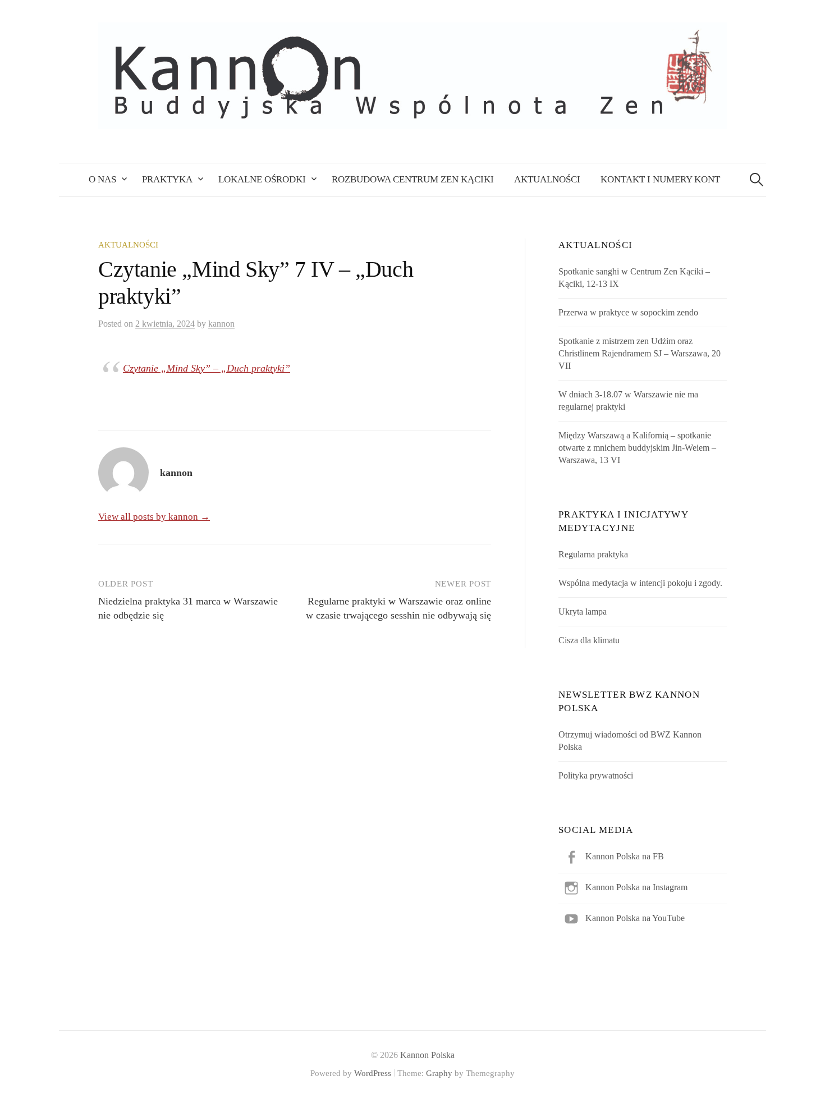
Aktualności (547, 179)
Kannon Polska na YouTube (635, 918)
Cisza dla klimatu (589, 640)
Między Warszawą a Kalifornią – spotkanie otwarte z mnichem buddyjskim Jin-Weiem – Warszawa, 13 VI (637, 448)
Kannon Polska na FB (624, 856)
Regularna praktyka (593, 554)
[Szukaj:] (756, 179)
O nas (102, 179)
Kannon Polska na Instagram (636, 887)
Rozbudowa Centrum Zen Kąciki (413, 179)
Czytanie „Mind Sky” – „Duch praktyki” (206, 368)
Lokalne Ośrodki (262, 179)
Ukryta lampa (582, 611)
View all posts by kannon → (154, 516)
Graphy (439, 1073)
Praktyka (167, 179)
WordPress (372, 1073)
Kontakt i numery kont (660, 179)
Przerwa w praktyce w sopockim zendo (628, 312)
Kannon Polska (427, 1055)
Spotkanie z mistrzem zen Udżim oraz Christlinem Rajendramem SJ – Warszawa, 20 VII (639, 353)
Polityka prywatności (595, 775)
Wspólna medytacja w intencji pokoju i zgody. (640, 583)
